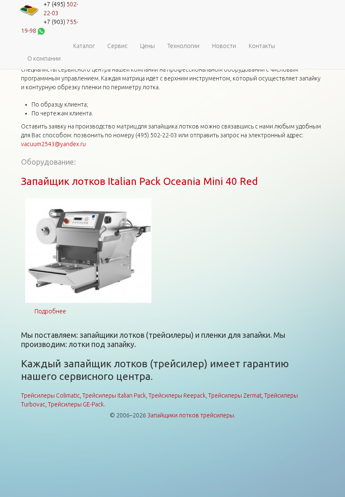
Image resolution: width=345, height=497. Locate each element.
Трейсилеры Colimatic (50, 395)
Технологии (183, 46)
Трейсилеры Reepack (177, 395)
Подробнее (50, 311)
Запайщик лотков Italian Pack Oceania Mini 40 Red (139, 181)
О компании (44, 58)
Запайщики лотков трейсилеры (190, 415)
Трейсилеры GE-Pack (76, 404)
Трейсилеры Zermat (235, 395)
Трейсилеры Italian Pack (114, 395)
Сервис (117, 46)
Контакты (262, 46)
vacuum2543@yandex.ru (53, 144)
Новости (224, 46)
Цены (147, 46)
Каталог (84, 46)
